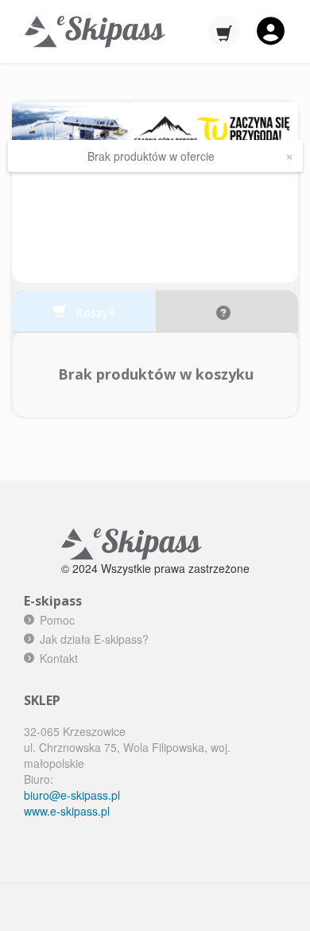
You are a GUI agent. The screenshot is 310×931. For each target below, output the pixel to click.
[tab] (227, 311)
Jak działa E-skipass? (94, 639)
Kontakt (59, 658)
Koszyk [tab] (94, 312)
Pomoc (57, 620)
